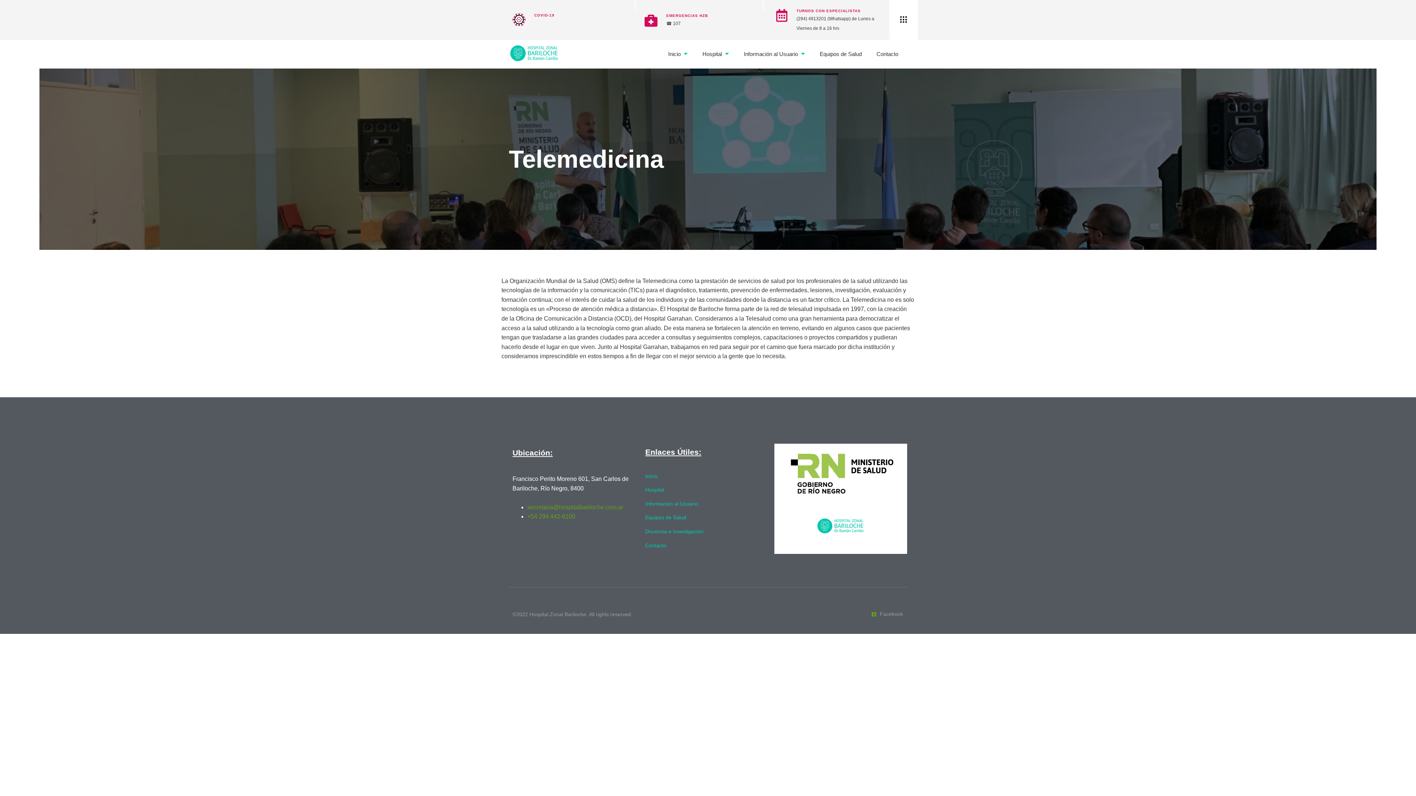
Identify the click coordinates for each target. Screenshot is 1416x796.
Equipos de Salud (841, 54)
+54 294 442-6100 (551, 516)
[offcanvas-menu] (903, 20)
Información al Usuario (771, 54)
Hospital (712, 54)
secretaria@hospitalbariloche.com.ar (575, 507)
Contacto (887, 54)
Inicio (674, 54)
